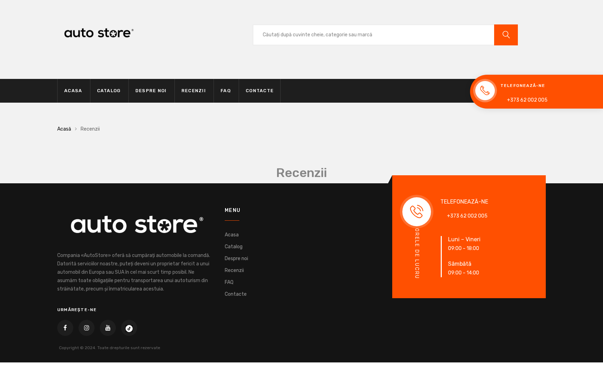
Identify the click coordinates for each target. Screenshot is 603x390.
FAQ (226, 90)
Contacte (260, 90)
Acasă (64, 129)
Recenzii (193, 90)
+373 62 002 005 (527, 100)
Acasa (73, 90)
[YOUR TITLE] (129, 328)
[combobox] (373, 35)
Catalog (109, 90)
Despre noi (151, 90)
